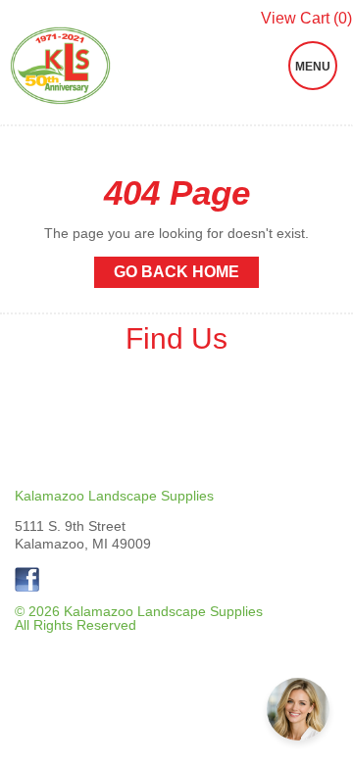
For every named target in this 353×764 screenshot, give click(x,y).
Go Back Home (176, 271)
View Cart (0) (306, 18)
